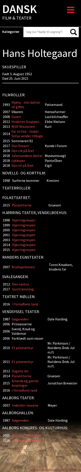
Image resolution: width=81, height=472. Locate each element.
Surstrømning (23, 289)
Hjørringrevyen (23, 220)
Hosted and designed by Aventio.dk (55, 470)
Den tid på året (22, 150)
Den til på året (22, 165)
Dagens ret (20, 371)
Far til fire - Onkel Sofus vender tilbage (27, 133)
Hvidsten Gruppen (25, 121)
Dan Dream (20, 146)
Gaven (16, 116)
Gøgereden (20, 319)
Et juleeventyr (22, 347)
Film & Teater (19, 12)
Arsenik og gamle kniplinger (25, 383)
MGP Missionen (23, 126)
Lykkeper (18, 160)
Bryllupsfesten (23, 267)
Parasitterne (22, 205)
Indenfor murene (25, 405)
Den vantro (20, 284)
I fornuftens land (25, 304)
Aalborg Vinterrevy (26, 435)
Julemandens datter (27, 155)
